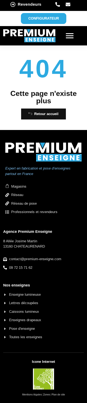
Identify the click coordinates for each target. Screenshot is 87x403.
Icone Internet (43, 362)
